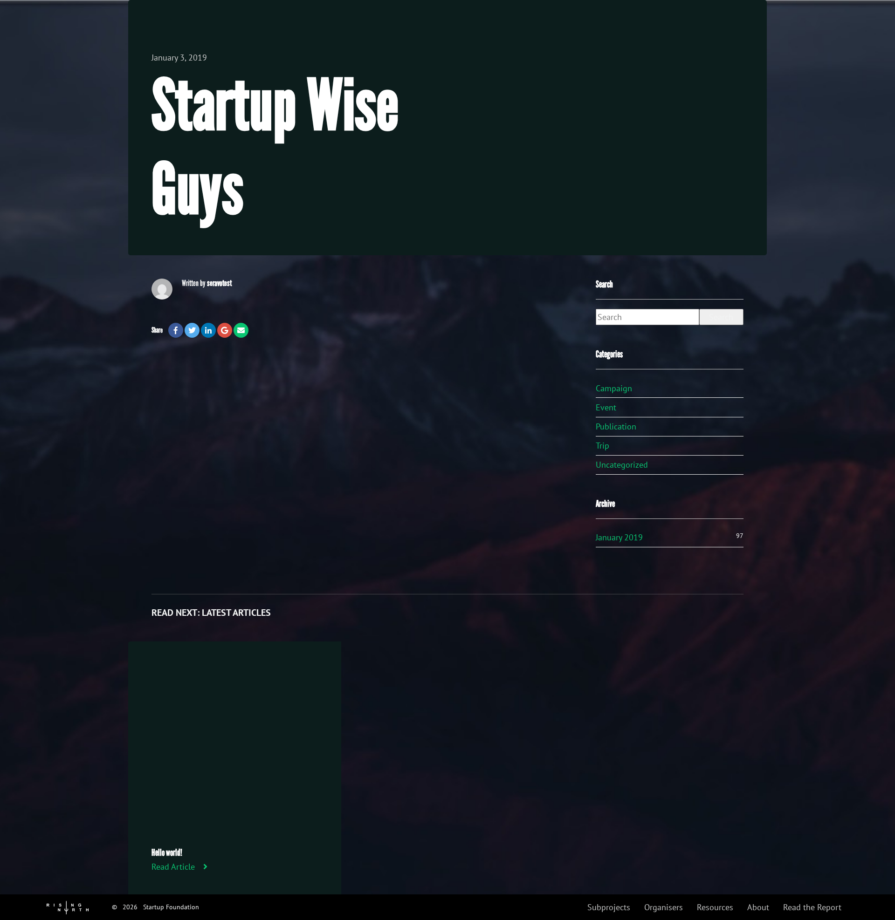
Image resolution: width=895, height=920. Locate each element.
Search (721, 317)
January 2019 (619, 537)
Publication (616, 426)
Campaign (614, 388)
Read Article (173, 866)
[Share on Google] (224, 330)
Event (606, 407)
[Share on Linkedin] (208, 330)
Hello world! (166, 852)
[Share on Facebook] (175, 330)
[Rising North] (68, 906)
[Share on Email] (241, 330)
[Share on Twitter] (192, 330)
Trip (602, 445)
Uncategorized (622, 464)
